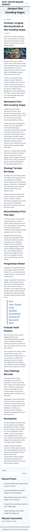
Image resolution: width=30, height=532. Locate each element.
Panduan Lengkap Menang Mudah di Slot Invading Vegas (15, 26)
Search (4, 470)
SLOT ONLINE (7, 19)
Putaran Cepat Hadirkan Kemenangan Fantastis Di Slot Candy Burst (15, 313)
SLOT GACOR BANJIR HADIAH (18, 529)
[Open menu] (26, 3)
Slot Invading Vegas (11, 425)
